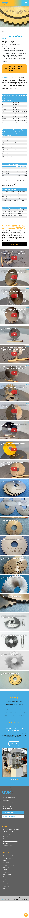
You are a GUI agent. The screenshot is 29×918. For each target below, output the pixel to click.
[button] (13, 26)
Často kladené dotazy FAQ (9, 872)
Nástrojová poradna (8, 858)
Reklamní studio (8, 899)
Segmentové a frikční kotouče (10, 841)
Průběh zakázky (7, 869)
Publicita (5, 888)
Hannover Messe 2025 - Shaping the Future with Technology (14, 705)
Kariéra (5, 876)
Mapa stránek (6, 883)
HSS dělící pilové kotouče (9, 831)
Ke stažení (5, 881)
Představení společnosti (9, 865)
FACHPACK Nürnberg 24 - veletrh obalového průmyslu (14, 712)
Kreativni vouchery (7, 886)
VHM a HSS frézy (7, 836)
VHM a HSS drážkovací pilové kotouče (12, 829)
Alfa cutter (5, 843)
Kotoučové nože (7, 834)
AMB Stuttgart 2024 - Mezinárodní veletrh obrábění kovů (14, 716)
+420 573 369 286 (8, 806)
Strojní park (6, 867)
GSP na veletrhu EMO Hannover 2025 (14, 701)
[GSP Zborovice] (5, 3)
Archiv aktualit (14, 722)
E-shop (4, 879)
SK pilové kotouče (7, 838)
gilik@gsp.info (8, 808)
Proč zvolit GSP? (7, 874)
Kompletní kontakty (10, 812)
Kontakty (5, 860)
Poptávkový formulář (10, 816)
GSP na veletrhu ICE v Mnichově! (14, 709)
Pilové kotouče (5, 77)
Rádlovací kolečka (7, 845)
